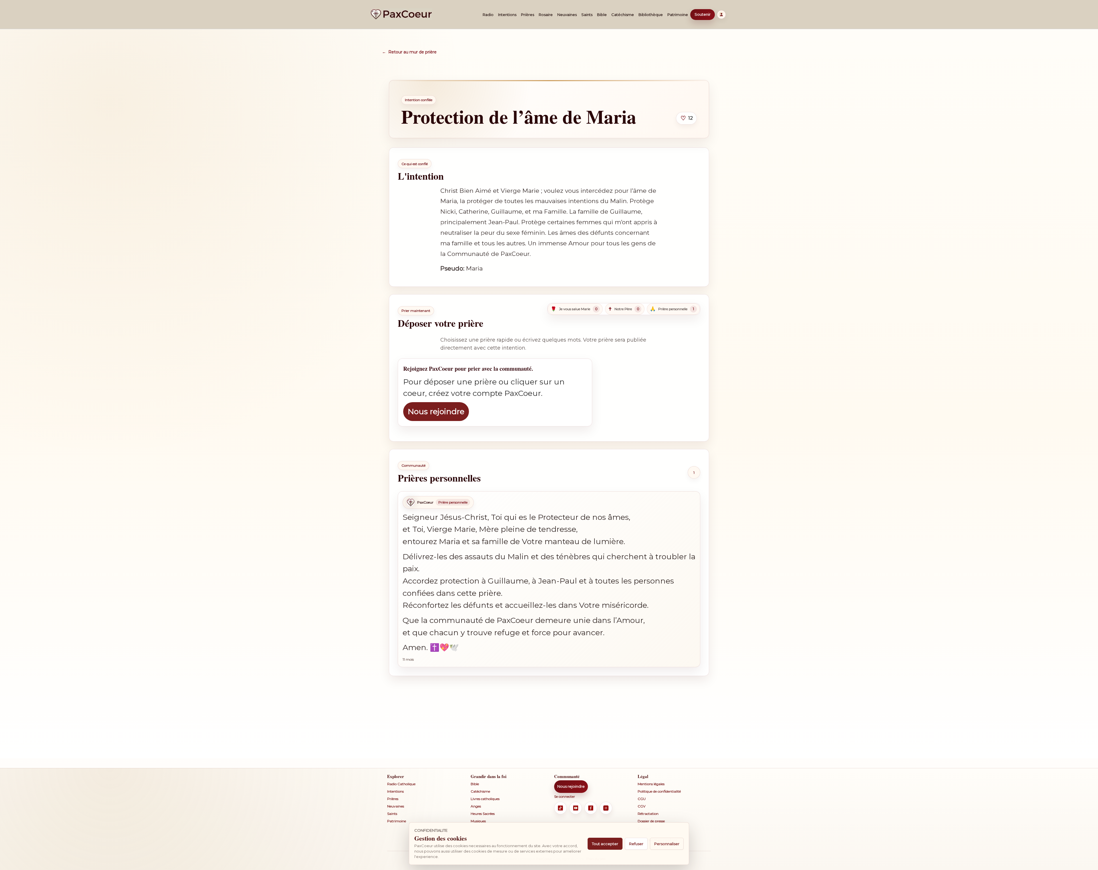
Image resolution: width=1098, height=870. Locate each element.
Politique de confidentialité (659, 791)
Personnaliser (666, 843)
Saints (586, 14)
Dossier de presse (651, 821)
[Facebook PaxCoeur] (590, 808)
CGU (642, 799)
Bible (602, 14)
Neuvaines (567, 14)
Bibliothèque (650, 14)
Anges (476, 806)
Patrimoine (677, 14)
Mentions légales (651, 784)
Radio (488, 14)
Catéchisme (622, 14)
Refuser (636, 843)
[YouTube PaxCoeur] (575, 808)
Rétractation (648, 813)
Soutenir (703, 14)
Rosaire (546, 14)
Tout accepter (605, 843)
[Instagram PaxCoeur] (606, 808)
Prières (527, 14)
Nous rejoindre (436, 411)
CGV (641, 806)
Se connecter (564, 796)
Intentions (507, 14)
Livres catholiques (485, 799)
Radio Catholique (401, 784)
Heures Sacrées (483, 813)
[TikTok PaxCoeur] (560, 808)
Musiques (478, 821)
